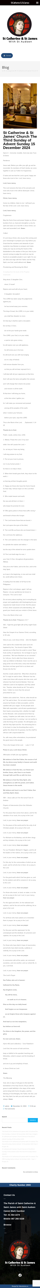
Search (4, 1117)
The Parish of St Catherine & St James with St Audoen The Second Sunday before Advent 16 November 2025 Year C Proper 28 (20, 1144)
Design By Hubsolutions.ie (20, 1286)
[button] (5, 1233)
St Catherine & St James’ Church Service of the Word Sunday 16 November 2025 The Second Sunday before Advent (19, 1151)
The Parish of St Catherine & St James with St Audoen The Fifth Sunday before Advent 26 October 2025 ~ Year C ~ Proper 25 (20, 1159)
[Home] (2, 71)
